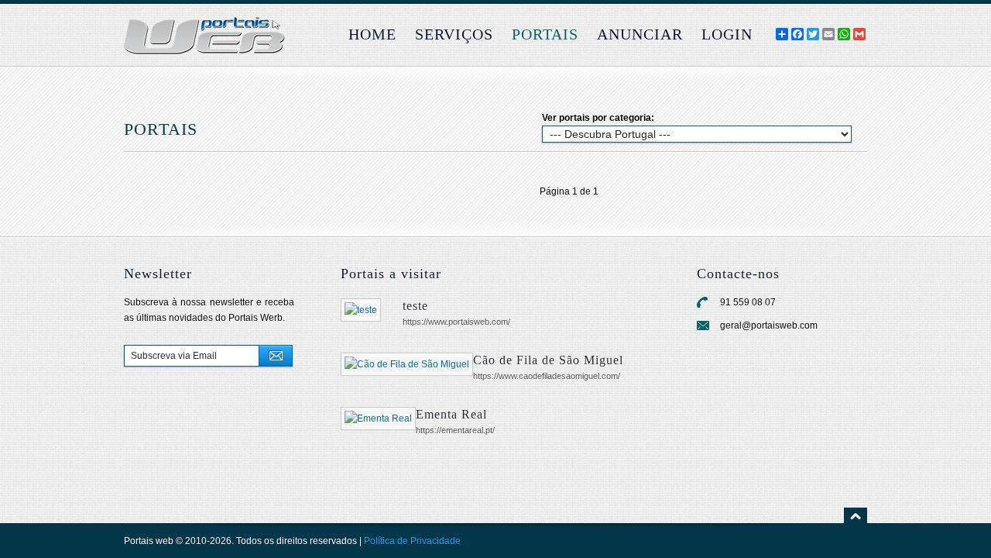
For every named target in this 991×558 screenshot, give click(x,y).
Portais (545, 34)
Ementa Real (451, 414)
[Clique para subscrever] (276, 356)
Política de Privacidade (412, 541)
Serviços (454, 34)
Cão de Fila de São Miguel (548, 360)
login (727, 34)
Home (372, 34)
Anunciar (640, 34)
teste (415, 305)
